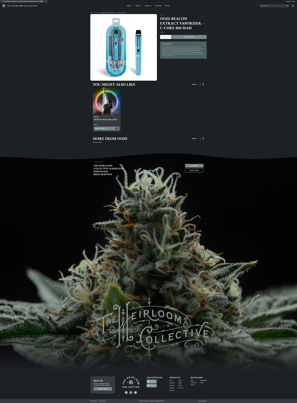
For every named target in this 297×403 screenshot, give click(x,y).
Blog (192, 380)
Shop (96, 12)
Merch (180, 383)
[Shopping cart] (293, 6)
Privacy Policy (93, 401)
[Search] (287, 6)
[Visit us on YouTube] (135, 392)
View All (194, 84)
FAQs (201, 382)
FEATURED (158, 6)
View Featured (194, 170)
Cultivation (194, 382)
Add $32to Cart (189, 37)
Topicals (172, 388)
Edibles (172, 385)
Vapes (180, 380)
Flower (180, 385)
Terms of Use (102, 401)
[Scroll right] (203, 84)
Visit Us (193, 384)
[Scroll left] (200, 84)
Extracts (172, 390)
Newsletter (203, 380)
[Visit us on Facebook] (126, 392)
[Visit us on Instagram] (130, 392)
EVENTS (167, 6)
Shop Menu (194, 165)
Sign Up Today (102, 388)
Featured (172, 383)
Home (91, 12)
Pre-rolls (180, 388)
